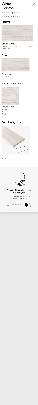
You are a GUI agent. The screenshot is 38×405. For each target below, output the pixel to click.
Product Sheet (18, 13)
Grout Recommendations (11, 16)
